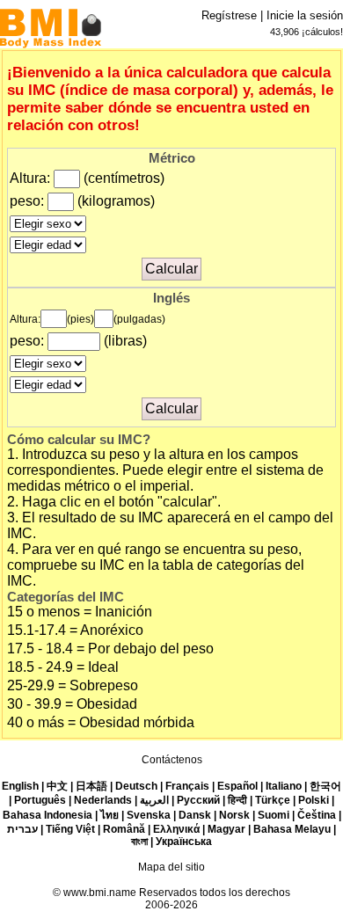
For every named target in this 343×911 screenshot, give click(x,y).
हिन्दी (237, 800)
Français (187, 786)
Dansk (195, 815)
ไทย (109, 815)
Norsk (234, 815)
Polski (313, 800)
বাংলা (139, 841)
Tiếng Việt (70, 829)
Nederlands (103, 800)
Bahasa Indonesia (47, 815)
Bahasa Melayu (292, 829)
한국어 (325, 786)
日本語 (91, 786)
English (20, 786)
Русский (198, 800)
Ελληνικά (176, 829)
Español (237, 786)
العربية (154, 800)
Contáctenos (172, 760)
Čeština (316, 815)
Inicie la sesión (304, 15)
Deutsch (136, 786)
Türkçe (272, 800)
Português (40, 800)
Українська (184, 841)
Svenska (149, 815)
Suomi (273, 815)
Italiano (284, 786)
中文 (57, 786)
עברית (22, 829)
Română (124, 829)
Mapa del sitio (171, 867)
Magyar (226, 829)
